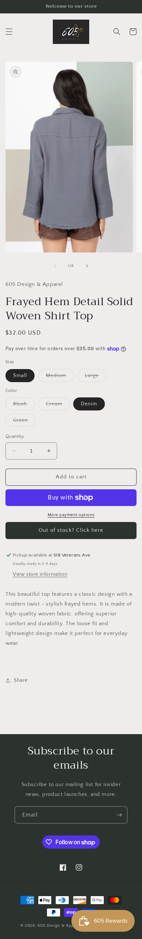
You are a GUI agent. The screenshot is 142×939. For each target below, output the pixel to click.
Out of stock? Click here (71, 530)
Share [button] (21, 680)
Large (95, 377)
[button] (9, 32)
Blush (24, 405)
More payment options (71, 515)
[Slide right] (87, 266)
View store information (40, 574)
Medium (60, 377)
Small (20, 376)
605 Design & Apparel (59, 925)
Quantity (14, 436)
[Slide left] (55, 266)
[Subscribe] (119, 814)
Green (24, 422)
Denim (89, 404)
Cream (58, 405)
